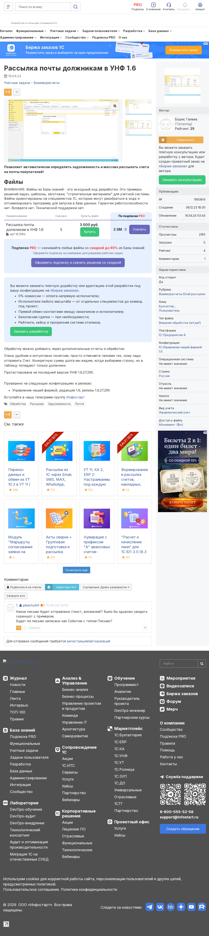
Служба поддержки (184, 777)
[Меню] (8, 6)
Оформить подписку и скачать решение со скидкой (78, 262)
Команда (70, 715)
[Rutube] (202, 907)
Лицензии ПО (74, 829)
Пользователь (169, 310)
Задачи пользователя (29, 757)
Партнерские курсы (132, 717)
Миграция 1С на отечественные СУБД (29, 857)
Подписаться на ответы (25, 587)
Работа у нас (171, 757)
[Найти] (202, 663)
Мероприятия (181, 678)
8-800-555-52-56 (176, 812)
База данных (21, 771)
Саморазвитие (75, 736)
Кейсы (67, 786)
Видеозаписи (180, 686)
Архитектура (73, 729)
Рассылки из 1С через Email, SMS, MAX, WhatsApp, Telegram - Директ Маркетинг (59, 484)
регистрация (77, 641)
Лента (15, 698)
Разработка (20, 764)
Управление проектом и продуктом (81, 706)
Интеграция (20, 785)
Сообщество (21, 791)
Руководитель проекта (127, 701)
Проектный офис (131, 821)
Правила (167, 743)
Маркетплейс (128, 728)
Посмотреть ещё (77, 570)
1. (17, 605)
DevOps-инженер (129, 710)
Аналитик (122, 691)
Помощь (167, 750)
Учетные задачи (24, 750)
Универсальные (128, 790)
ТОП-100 (17, 712)
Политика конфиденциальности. (89, 889)
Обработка (18, 404)
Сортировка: (105, 587)
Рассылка (37, 404)
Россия (164, 376)
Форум (174, 701)
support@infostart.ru (179, 817)
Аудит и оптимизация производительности (29, 844)
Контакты (168, 764)
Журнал (18, 678)
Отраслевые (73, 836)
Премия (17, 719)
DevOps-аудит (23, 816)
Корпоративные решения (79, 813)
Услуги (68, 779)
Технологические (77, 850)
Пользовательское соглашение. (31, 889)
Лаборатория (24, 802)
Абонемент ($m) (171, 425)
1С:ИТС (68, 765)
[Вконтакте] (160, 907)
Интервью (19, 705)
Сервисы (70, 772)
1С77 (118, 803)
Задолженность (59, 404)
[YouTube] (191, 907)
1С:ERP (120, 742)
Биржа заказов (182, 693)
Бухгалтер (167, 306)
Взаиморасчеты (170, 294)
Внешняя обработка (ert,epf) (180, 323)
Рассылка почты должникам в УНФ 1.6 (70, 68)
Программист (126, 684)
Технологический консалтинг (25, 832)
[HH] (170, 907)
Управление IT (74, 722)
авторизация (99, 641)
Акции (67, 758)
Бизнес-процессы (78, 696)
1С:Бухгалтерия (128, 735)
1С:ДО (119, 783)
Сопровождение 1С (79, 750)
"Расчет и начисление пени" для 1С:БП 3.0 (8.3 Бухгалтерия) (134, 547)
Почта (79, 404)
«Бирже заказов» (64, 290)
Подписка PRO (23, 736)
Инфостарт (75, 397)
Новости (17, 684)
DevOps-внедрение (27, 823)
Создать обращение (182, 829)
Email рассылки (194, 294)
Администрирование (28, 778)
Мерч (172, 709)
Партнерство (74, 793)
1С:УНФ (120, 756)
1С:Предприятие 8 (172, 335)
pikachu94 (31, 605)
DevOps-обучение (26, 809)
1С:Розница (124, 769)
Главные (17, 691)
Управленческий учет (174, 412)
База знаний (22, 730)
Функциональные (25, 743)
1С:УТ (119, 762)
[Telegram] (150, 907)
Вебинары (71, 800)
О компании (172, 723)
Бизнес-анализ (75, 689)
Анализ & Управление (74, 681)
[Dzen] (181, 907)
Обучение (124, 678)
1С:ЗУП (120, 776)
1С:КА (119, 749)
